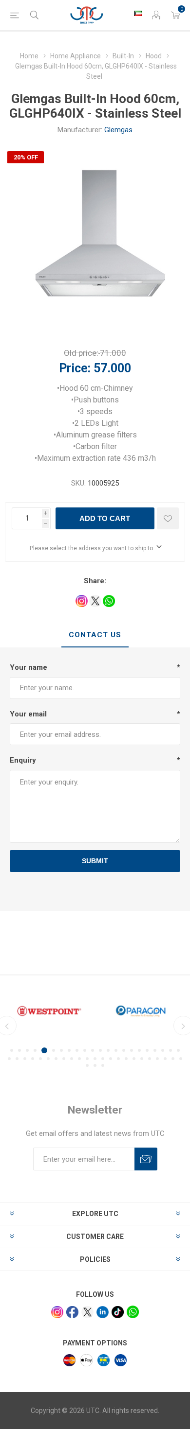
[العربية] (138, 13)
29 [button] (56, 1058)
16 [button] (131, 1050)
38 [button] (126, 1058)
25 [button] (24, 1058)
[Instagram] (57, 1312)
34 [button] (95, 1058)
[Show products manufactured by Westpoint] (49, 1011)
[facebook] (72, 1312)
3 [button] (27, 1050)
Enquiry (23, 760)
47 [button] (95, 1065)
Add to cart (104, 518)
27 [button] (40, 1058)
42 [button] (157, 1058)
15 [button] (123, 1050)
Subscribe (145, 1159)
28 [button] (48, 1058)
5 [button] (44, 1050)
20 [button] (162, 1050)
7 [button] (61, 1050)
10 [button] (84, 1050)
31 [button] (71, 1058)
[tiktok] (118, 1312)
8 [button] (69, 1050)
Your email (28, 714)
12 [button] (100, 1050)
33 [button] (87, 1058)
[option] (49, 1011)
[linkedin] (102, 1312)
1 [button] (11, 1050)
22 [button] (178, 1050)
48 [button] (102, 1065)
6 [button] (53, 1050)
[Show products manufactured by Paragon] (141, 1011)
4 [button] (35, 1050)
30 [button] (63, 1058)
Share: (95, 580)
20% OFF (26, 157)
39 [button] (134, 1058)
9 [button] (77, 1050)
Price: (75, 368)
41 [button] (149, 1058)
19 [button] (154, 1050)
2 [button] (19, 1050)
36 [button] (110, 1058)
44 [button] (172, 1058)
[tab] (95, 635)
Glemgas (118, 129)
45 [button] (180, 1058)
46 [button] (87, 1065)
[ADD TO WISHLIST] (168, 518)
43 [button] (165, 1058)
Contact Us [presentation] (95, 634)
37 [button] (118, 1058)
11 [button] (92, 1050)
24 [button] (17, 1058)
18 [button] (147, 1050)
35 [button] (102, 1058)
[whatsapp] (133, 1312)
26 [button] (32, 1058)
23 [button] (9, 1058)
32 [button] (79, 1058)
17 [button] (139, 1050)
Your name (28, 667)
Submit (95, 861)
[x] (87, 1312)
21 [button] (170, 1050)
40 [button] (141, 1058)
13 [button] (108, 1050)
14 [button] (115, 1050)
